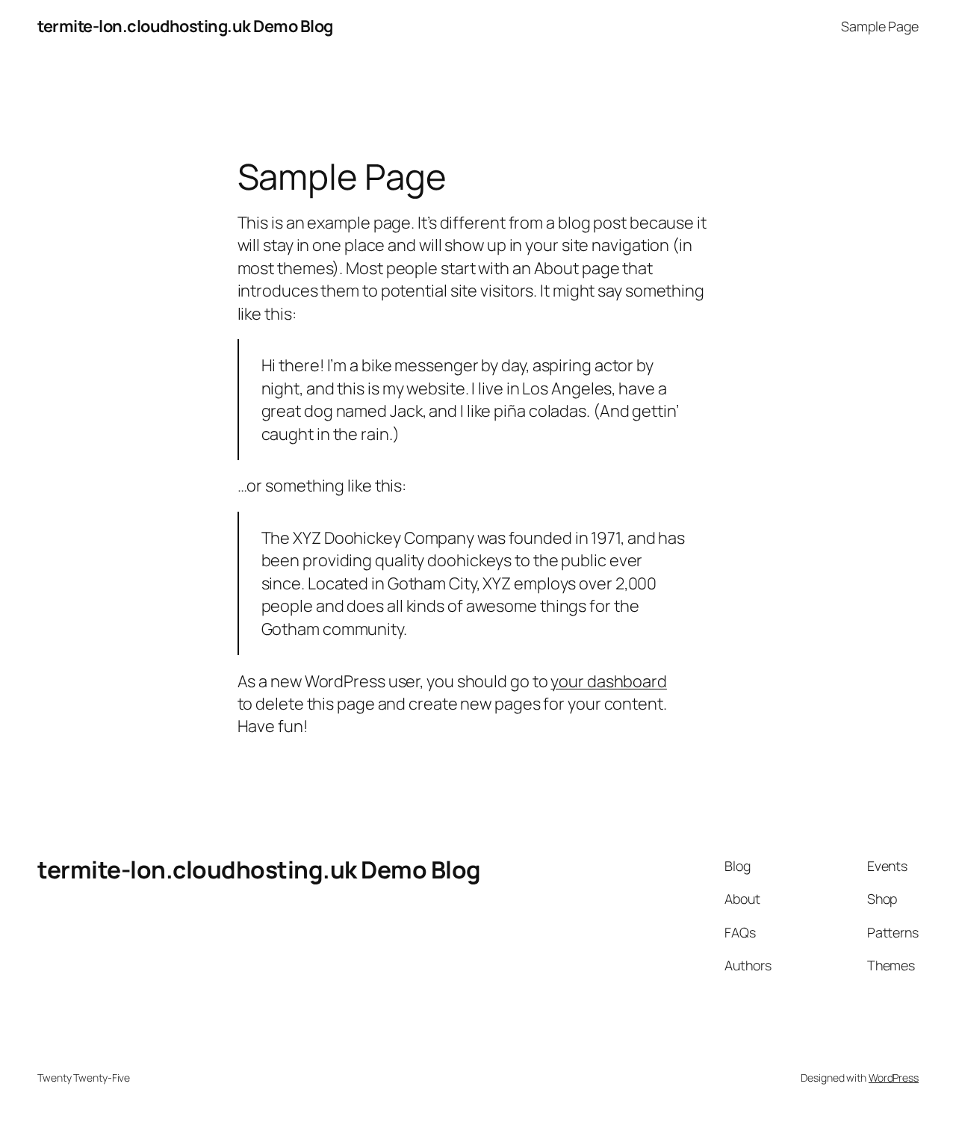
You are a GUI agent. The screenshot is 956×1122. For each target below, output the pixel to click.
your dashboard (608, 681)
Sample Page (880, 26)
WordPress (894, 1077)
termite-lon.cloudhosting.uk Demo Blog (185, 26)
